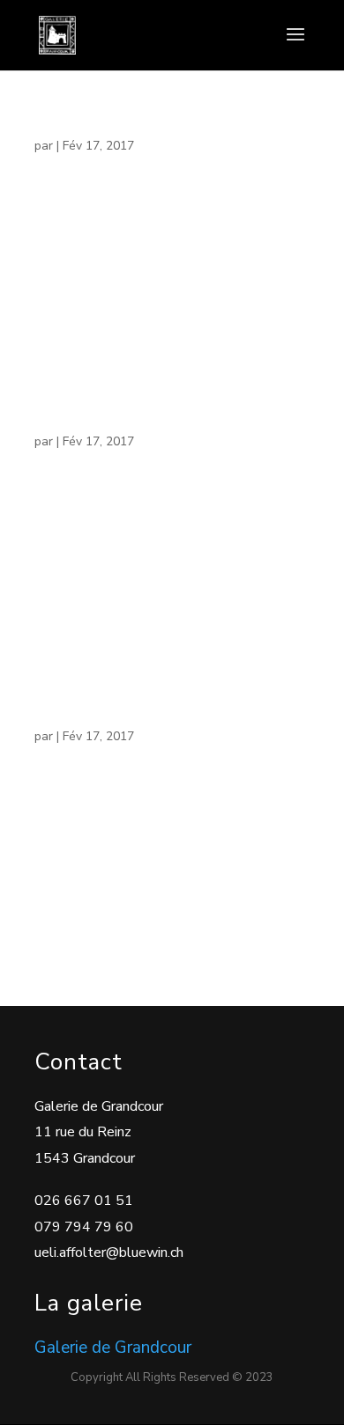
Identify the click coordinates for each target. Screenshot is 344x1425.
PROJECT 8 (75, 126)
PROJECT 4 (75, 422)
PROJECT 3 (75, 717)
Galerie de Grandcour (112, 1347)
